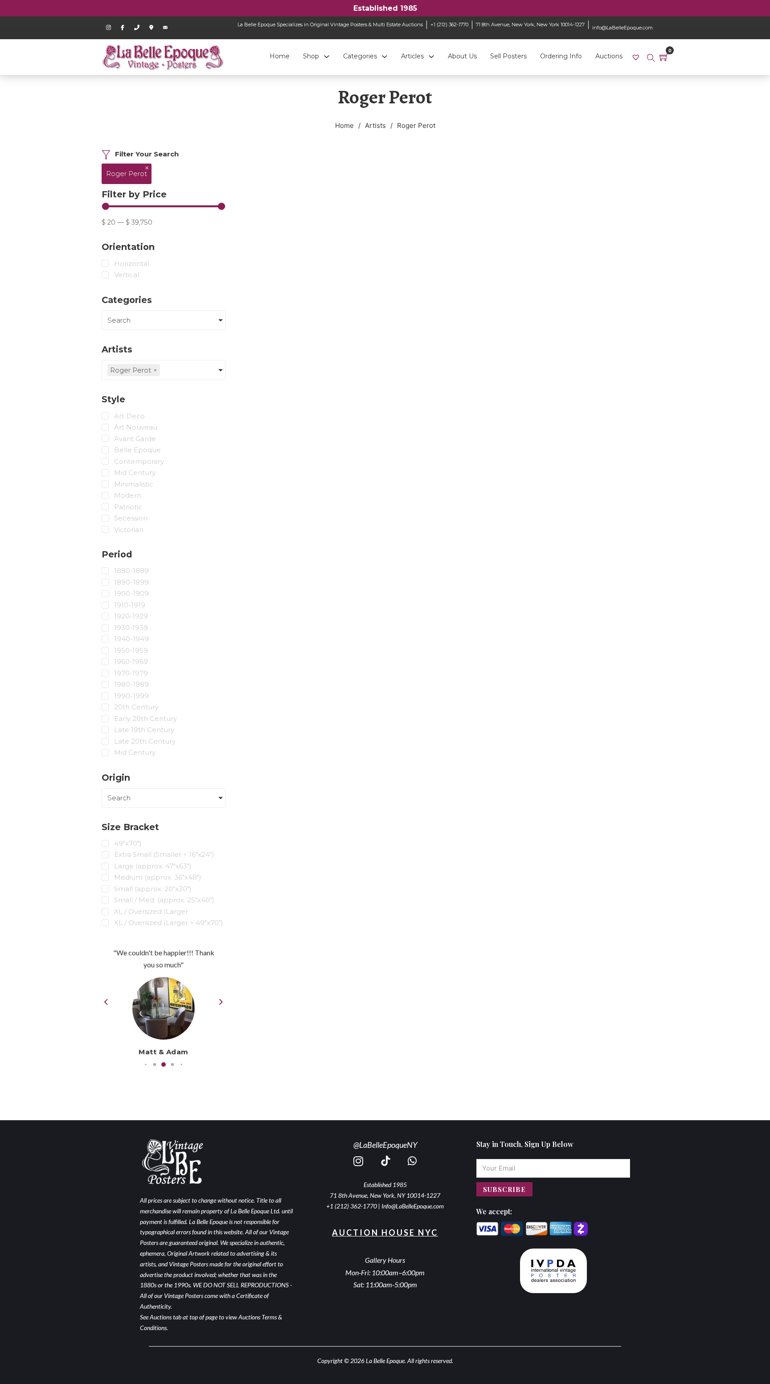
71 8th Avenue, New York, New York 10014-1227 (530, 24)
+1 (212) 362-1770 (449, 24)
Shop (311, 56)
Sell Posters (508, 56)
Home (280, 56)
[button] (145, 1064)
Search (119, 320)
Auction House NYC (385, 1232)
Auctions (609, 56)
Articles (412, 56)
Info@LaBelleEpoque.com (412, 1206)
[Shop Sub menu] (327, 56)
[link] (637, 57)
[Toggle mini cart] (663, 57)
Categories (360, 56)
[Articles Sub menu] (431, 56)
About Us (462, 56)
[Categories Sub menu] (384, 56)
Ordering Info (561, 56)
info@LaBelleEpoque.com (622, 28)
